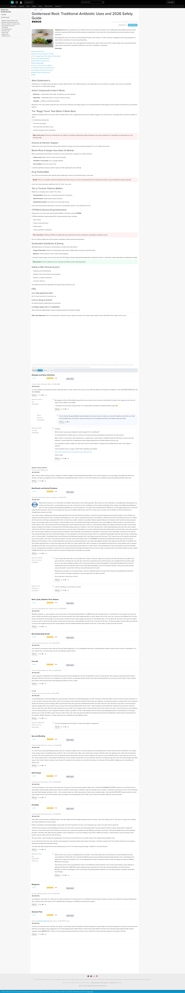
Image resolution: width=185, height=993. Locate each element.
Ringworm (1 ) (5, 34)
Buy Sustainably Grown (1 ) (8, 25)
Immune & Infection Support (41, 58)
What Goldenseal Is (38, 51)
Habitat (34, 6)
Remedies (13, 6)
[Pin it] (35, 22)
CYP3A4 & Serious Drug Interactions (44, 68)
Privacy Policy (113, 982)
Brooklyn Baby (42, 921)
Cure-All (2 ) (5, 27)
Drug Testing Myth (38, 63)
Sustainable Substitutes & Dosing (43, 70)
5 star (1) (34, 491)
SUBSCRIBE (171, 2)
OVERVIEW (3, 14)
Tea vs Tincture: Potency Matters (42, 65)
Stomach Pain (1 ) (6, 36)
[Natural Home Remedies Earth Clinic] (12, 2)
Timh (39, 854)
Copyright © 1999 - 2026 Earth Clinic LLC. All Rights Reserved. (92, 985)
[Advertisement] (75, 339)
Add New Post (28, 2)
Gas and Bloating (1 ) (7, 29)
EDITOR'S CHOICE (5, 17)
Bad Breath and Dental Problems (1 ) (10, 22)
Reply (34, 395)
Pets (28, 6)
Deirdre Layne (116, 22)
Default (40, 370)
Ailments (21, 6)
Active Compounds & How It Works (43, 54)
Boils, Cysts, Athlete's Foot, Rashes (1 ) (11, 24)
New (46, 370)
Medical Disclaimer (95, 982)
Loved (51, 370)
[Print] (40, 22)
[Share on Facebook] (33, 22)
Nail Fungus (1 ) (5, 30)
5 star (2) (34, 378)
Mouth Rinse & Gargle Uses (41, 61)
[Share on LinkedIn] (37, 22)
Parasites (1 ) (5, 32)
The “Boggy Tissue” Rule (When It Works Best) (47, 56)
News (40, 6)
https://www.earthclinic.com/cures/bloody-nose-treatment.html (73, 452)
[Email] (39, 22)
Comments (133, 25)
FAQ (34, 75)
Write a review (70, 378)
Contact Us (58, 6)
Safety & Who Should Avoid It (41, 72)
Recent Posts (48, 6)
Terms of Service (103, 982)
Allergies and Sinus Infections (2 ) (9, 20)
